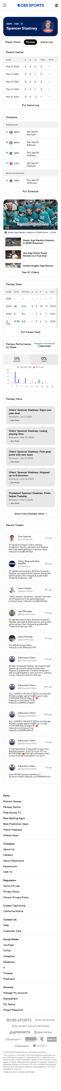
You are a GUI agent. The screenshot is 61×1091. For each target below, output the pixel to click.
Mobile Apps (10, 835)
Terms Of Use (11, 886)
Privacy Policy (11, 891)
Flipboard (9, 979)
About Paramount (13, 860)
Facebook (9, 962)
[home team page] (11, 132)
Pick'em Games (12, 801)
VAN (16, 153)
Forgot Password (13, 1010)
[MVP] (52, 1038)
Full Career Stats (30, 332)
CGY (16, 163)
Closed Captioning (14, 905)
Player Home (12, 42)
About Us (8, 849)
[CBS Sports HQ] (45, 1019)
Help (6, 925)
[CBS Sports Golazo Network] (30, 1026)
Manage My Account (15, 993)
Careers (8, 855)
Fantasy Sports (12, 807)
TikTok (7, 950)
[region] (30, 214)
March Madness (12, 829)
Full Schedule (31, 191)
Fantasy (30, 42)
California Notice (13, 911)
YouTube (8, 945)
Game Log (47, 42)
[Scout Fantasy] (21, 1045)
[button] (4, 5)
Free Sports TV (12, 812)
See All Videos (30, 272)
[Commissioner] (34, 1038)
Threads (8, 973)
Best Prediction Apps (15, 824)
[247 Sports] (19, 1031)
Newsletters (10, 998)
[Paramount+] (12, 1038)
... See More (14, 420)
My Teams (9, 1004)
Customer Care (12, 931)
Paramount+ (10, 866)
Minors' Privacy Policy (16, 897)
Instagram (9, 956)
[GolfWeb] (40, 1045)
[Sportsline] (43, 1031)
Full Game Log (30, 105)
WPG (17, 132)
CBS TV (8, 872)
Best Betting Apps (14, 818)
